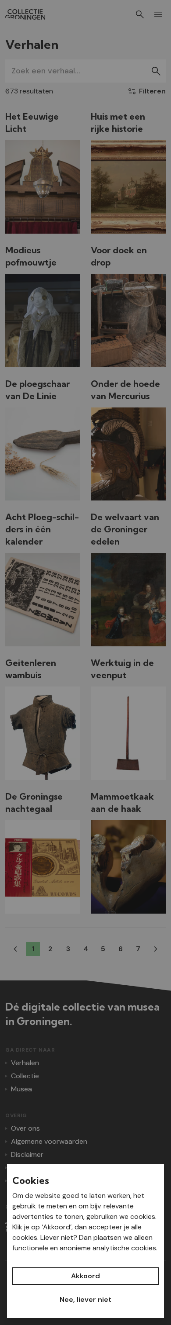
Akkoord (85, 1275)
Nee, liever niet (85, 1299)
